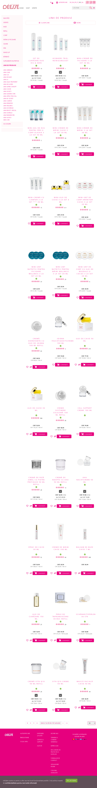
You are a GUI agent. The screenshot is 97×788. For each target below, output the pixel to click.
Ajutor (39, 746)
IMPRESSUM (54, 746)
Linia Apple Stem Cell (10, 96)
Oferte (5, 22)
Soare (5, 44)
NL (82, 2)
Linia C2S (6, 75)
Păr (4, 48)
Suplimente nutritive (11, 61)
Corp (5, 35)
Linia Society (7, 91)
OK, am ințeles (71, 780)
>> (67, 723)
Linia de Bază (7, 77)
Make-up (6, 52)
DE (70, 2)
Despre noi (54, 733)
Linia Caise (6, 72)
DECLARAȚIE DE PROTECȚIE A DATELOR (56, 752)
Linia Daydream (8, 108)
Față (5, 27)
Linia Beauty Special (9, 110)
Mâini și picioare (9, 39)
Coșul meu (24, 741)
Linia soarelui (7, 113)
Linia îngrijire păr (8, 115)
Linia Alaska (7, 117)
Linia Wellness (8, 105)
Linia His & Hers (8, 84)
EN (73, 2)
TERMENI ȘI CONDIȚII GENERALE (54, 740)
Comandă (39, 87)
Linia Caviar (7, 89)
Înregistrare (24, 737)
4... (38, 723)
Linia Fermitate (8, 103)
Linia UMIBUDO (7, 70)
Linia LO (5, 79)
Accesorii (7, 124)
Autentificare (25, 733)
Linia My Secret (8, 98)
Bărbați (6, 57)
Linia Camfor (7, 101)
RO (80, 2)
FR (75, 2)
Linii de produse (9, 65)
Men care (6, 120)
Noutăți (6, 18)
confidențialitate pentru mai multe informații (21, 783)
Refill (5, 31)
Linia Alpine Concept (9, 86)
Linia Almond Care (9, 94)
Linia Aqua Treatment (10, 82)
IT (77, 2)
